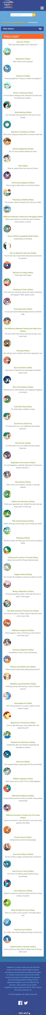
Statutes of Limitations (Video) (23, 132)
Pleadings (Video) (23, 538)
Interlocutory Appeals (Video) (23, 183)
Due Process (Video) (23, 443)
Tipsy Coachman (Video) (23, 367)
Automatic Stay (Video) (23, 406)
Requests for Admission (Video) (23, 742)
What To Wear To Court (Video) (23, 910)
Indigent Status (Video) (23, 574)
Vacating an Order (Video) (23, 289)
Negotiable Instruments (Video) (23, 462)
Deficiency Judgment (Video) (23, 630)
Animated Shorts (19, 22)
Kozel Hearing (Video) (23, 112)
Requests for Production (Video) (23, 722)
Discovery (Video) (23, 761)
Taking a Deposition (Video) (23, 591)
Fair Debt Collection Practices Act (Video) (23, 611)
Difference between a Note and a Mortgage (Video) (23, 216)
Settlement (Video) (23, 59)
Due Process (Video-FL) (23, 423)
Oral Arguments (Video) (23, 309)
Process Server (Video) (23, 837)
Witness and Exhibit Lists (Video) (23, 667)
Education (6, 22)
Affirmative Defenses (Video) (23, 795)
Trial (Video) (23, 166)
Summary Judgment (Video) (23, 650)
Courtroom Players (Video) (23, 854)
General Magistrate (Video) (23, 149)
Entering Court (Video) (23, 929)
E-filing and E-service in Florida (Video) (23, 557)
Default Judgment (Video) (23, 778)
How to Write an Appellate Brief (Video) (23, 236)
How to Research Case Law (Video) (23, 253)
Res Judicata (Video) (23, 482)
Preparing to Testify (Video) (23, 199)
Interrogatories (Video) (23, 703)
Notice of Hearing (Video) (23, 93)
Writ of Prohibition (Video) (23, 387)
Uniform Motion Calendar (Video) (23, 946)
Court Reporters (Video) (23, 891)
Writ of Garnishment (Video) (23, 521)
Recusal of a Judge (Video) (23, 272)
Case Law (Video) (23, 42)
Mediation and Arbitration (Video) (23, 684)
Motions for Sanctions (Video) (23, 501)
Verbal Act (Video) (23, 76)
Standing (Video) (23, 350)
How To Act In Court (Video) (23, 871)
